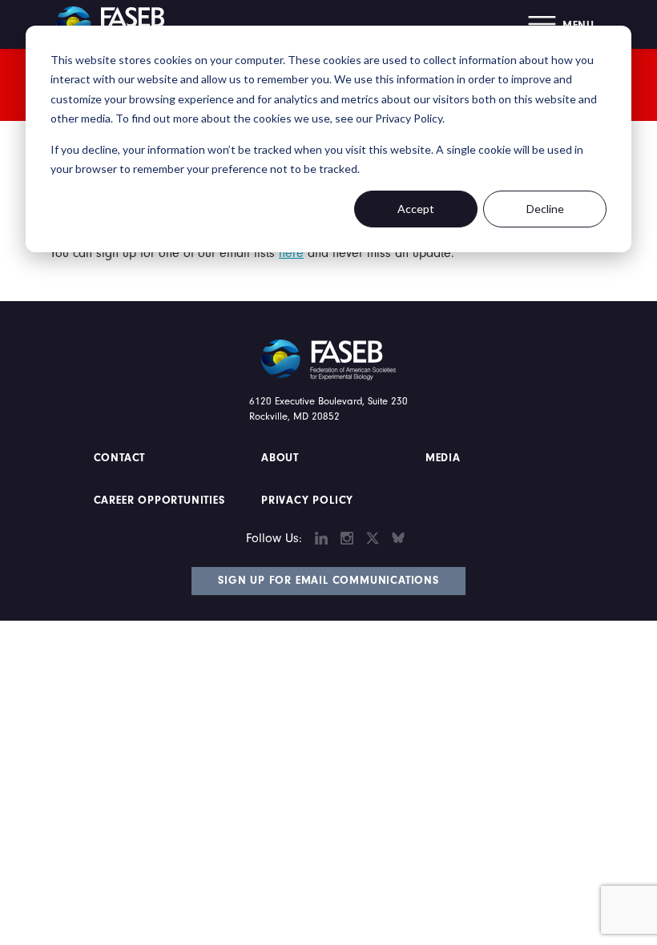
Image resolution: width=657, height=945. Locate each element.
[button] (561, 24)
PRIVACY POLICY (307, 500)
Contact (121, 458)
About (280, 458)
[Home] (116, 24)
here (291, 253)
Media (443, 458)
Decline (545, 208)
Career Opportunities (157, 500)
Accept (415, 208)
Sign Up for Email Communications (328, 580)
